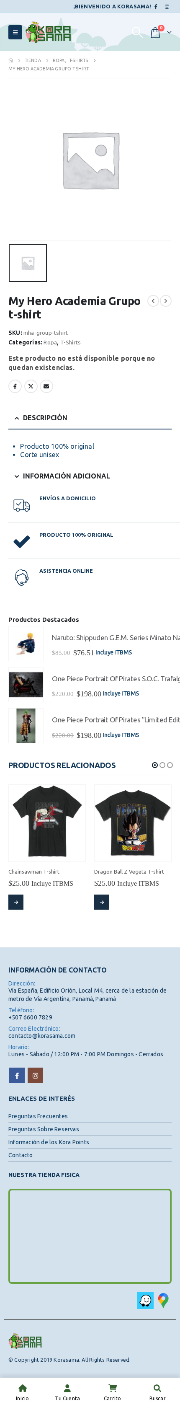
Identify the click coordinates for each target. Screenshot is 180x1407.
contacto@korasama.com (41, 1035)
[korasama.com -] (48, 32)
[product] (26, 643)
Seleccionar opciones (15, 902)
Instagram (35, 1075)
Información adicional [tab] (66, 476)
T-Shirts (70, 342)
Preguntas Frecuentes (38, 1116)
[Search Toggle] (137, 32)
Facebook (15, 386)
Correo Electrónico (46, 386)
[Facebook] (156, 6)
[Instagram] (167, 6)
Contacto (20, 1155)
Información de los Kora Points (48, 1142)
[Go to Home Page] (10, 60)
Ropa (50, 342)
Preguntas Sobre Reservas (43, 1129)
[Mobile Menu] (15, 32)
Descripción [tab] (45, 418)
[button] (155, 765)
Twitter (31, 386)
